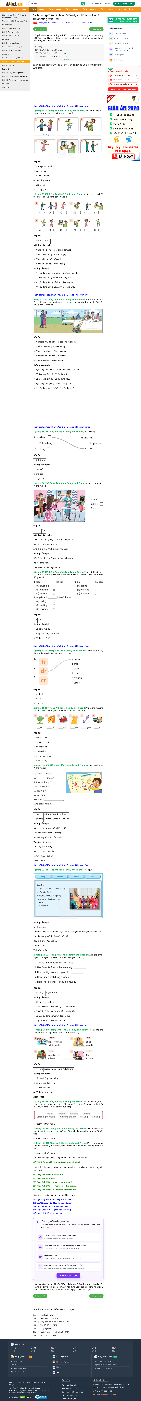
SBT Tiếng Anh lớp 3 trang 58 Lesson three (51, 56)
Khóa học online (62, 1357)
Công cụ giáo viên (124, 4)
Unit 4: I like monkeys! (10, 43)
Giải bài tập (19, 1344)
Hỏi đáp (59, 1367)
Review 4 (5, 84)
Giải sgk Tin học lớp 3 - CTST (44, 1335)
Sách (108, 4)
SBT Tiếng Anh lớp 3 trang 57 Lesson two (50, 53)
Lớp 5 (50, 9)
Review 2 (5, 54)
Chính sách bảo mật (69, 1385)
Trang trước (40, 29)
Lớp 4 (41, 9)
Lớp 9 (84, 9)
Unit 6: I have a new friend (12, 50)
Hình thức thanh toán (70, 1388)
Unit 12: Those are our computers (15, 80)
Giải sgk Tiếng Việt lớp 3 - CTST (45, 1318)
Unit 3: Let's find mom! (10, 36)
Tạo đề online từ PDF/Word (104, 1361)
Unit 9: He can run (9, 65)
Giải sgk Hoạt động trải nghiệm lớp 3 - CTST (51, 1332)
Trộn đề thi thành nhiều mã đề (105, 1365)
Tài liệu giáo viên (23, 1357)
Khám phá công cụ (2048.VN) (123, 89)
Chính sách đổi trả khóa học (72, 1392)
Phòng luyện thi (62, 1362)
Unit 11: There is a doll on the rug (15, 76)
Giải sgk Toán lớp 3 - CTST (43, 1315)
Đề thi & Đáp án (16, 1361)
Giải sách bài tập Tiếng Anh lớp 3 (14, 21)
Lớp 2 (24, 9)
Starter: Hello (7, 24)
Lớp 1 (16, 9)
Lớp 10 (93, 9)
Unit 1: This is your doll (11, 28)
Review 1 (5, 39)
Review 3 (5, 69)
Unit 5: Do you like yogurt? (12, 47)
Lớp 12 (112, 9)
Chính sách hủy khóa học (71, 1395)
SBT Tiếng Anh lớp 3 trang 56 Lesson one (50, 50)
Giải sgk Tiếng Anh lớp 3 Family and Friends (51, 1322)
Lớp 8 (75, 9)
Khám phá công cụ (69, 1275)
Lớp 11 (103, 9)
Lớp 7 (67, 9)
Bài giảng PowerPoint (18, 1368)
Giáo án (13, 1365)
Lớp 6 (58, 9)
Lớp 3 (33, 9)
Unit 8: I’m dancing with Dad (13, 61)
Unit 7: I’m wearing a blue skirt (13, 58)
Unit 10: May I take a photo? (12, 72)
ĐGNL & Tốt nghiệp (18, 1372)
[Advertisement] (68, 87)
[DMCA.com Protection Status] (26, 1397)
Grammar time (7, 87)
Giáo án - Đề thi (126, 9)
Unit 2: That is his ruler (10, 32)
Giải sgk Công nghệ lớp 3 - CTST (46, 1328)
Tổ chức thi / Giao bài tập (103, 1368)
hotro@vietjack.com (108, 1395)
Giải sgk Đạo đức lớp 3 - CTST (45, 1325)
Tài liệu (97, 4)
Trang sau (96, 29)
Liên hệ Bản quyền (69, 1399)
